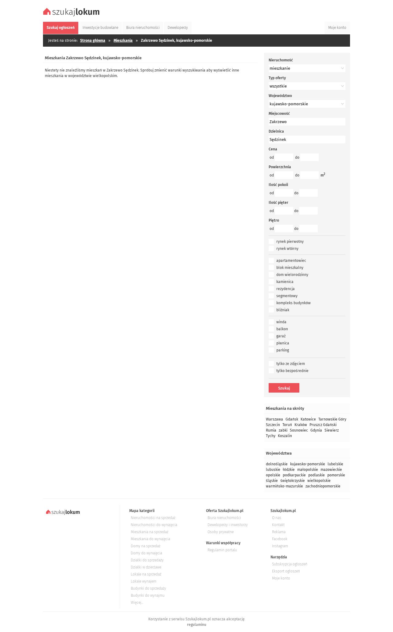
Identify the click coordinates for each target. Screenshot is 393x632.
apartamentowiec (291, 260)
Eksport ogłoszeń (286, 571)
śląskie (272, 481)
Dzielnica (276, 131)
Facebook (279, 539)
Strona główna (92, 40)
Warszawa (274, 419)
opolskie (273, 475)
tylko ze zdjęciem (290, 364)
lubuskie (273, 469)
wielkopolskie (319, 481)
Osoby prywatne (221, 532)
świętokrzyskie (292, 481)
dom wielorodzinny (292, 275)
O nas (276, 518)
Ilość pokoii (278, 185)
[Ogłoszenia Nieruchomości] (72, 16)
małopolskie (307, 469)
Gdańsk (292, 419)
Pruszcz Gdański (323, 425)
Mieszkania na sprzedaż (149, 532)
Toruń (287, 425)
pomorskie (336, 475)
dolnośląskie (277, 464)
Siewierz (332, 430)
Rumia (271, 430)
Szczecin (273, 425)
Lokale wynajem (143, 581)
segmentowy (287, 296)
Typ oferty (277, 78)
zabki (283, 430)
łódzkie (289, 469)
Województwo (280, 96)
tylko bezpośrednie (292, 371)
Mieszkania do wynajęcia (150, 539)
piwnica (282, 343)
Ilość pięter (278, 202)
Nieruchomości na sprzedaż (153, 518)
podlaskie (316, 475)
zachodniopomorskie (322, 486)
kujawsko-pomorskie (307, 464)
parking (282, 350)
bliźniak (282, 310)
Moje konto (281, 578)
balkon (282, 329)
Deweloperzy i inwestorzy (228, 525)
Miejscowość (279, 113)
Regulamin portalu (222, 550)
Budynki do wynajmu (148, 595)
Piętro (274, 220)
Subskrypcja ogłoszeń (289, 564)
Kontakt (278, 525)
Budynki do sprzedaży (148, 588)
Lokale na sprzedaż (146, 574)
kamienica (285, 282)
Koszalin (285, 436)
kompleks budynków (293, 303)
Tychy (270, 436)
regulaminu (196, 624)
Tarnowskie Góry (332, 419)
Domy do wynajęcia (146, 553)
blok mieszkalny (289, 268)
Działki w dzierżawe (146, 567)
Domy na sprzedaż (145, 546)
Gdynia (316, 430)
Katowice (308, 419)
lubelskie (335, 464)
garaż (281, 336)
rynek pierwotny (290, 241)
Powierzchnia (280, 167)
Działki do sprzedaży (147, 560)
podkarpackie (294, 475)
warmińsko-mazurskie (284, 486)
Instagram (280, 546)
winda (281, 322)
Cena (273, 149)
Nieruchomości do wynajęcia (154, 525)
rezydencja (285, 289)
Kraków (300, 425)
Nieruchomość (281, 60)
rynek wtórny (287, 248)
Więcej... (137, 602)
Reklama (279, 532)
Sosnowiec (299, 430)
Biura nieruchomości (224, 518)
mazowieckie (331, 469)
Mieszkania (123, 40)
